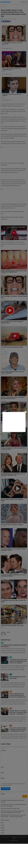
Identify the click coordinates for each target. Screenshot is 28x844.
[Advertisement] (14, 421)
